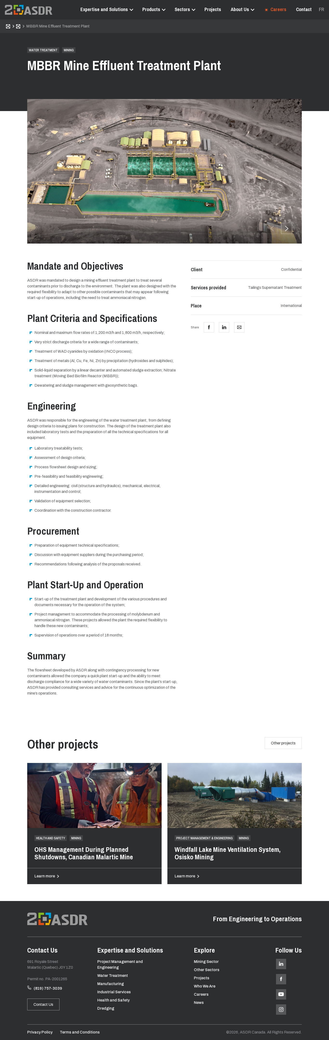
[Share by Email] (239, 327)
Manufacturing (110, 984)
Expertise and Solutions (104, 9)
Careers (277, 9)
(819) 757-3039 (48, 988)
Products (151, 9)
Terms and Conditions (80, 1032)
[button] (286, 228)
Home (8, 26)
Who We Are (204, 986)
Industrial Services (114, 992)
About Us (240, 9)
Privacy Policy (40, 1032)
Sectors (182, 9)
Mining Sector (206, 962)
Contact (304, 9)
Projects (212, 9)
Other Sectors (206, 970)
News (199, 1002)
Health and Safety (113, 1000)
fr (321, 9)
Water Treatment (112, 976)
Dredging (105, 1008)
